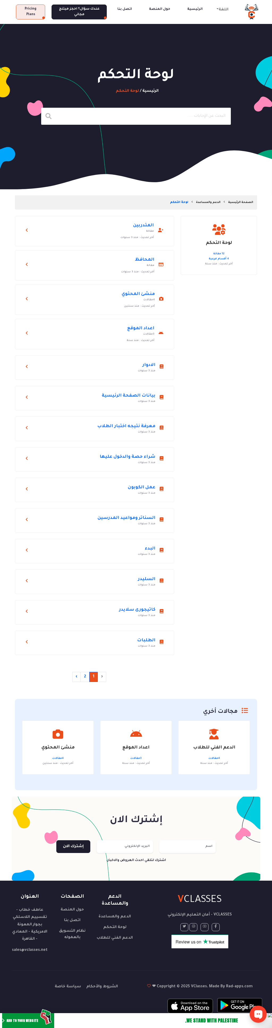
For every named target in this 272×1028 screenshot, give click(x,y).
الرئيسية (195, 9)
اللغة (223, 10)
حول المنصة (159, 9)
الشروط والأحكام (102, 987)
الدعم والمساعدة (208, 202)
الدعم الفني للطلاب (115, 938)
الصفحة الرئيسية (240, 202)
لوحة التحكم (114, 927)
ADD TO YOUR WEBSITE (22, 1020)
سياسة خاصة (68, 987)
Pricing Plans (30, 11)
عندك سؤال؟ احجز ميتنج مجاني (79, 11)
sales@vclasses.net (30, 950)
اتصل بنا (124, 9)
